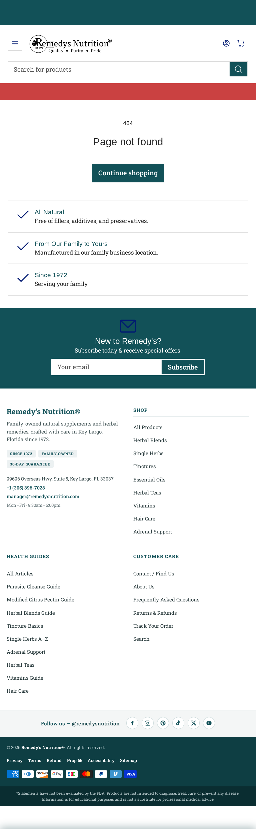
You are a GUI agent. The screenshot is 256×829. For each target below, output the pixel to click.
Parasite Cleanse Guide (33, 586)
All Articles (20, 573)
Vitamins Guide (25, 677)
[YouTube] (209, 723)
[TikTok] (178, 723)
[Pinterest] (163, 723)
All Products (147, 427)
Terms (34, 760)
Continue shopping (128, 172)
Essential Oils (149, 479)
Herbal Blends (150, 440)
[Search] (238, 69)
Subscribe (183, 367)
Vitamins (144, 505)
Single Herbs (148, 453)
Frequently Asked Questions (166, 599)
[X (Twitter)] (194, 723)
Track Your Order (153, 625)
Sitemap (128, 760)
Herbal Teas (147, 492)
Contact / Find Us (153, 573)
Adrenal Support (152, 531)
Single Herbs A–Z (27, 638)
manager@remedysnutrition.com (43, 496)
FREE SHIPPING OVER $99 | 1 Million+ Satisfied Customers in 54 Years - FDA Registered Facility (128, 12)
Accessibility (101, 760)
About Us (143, 586)
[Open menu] (15, 43)
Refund (54, 760)
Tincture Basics (25, 625)
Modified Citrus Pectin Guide (40, 599)
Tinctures (144, 466)
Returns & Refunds (155, 612)
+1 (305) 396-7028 (26, 487)
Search (141, 638)
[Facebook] (132, 723)
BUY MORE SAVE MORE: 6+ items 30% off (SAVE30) (128, 91)
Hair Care (144, 518)
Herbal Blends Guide (31, 612)
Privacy (15, 760)
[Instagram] (148, 723)
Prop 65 (74, 760)
